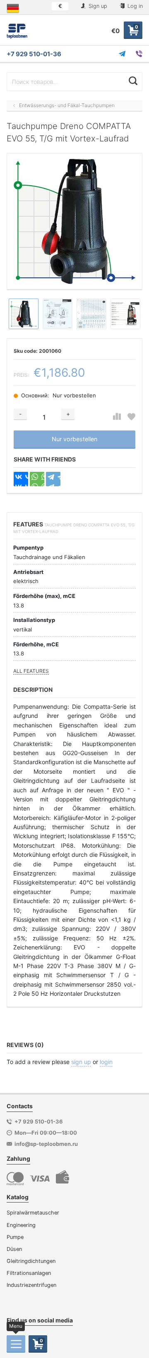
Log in (134, 6)
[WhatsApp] (37, 479)
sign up (81, 1061)
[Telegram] (53, 479)
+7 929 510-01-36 (34, 54)
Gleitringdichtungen (31, 1261)
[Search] (133, 80)
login (106, 1061)
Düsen (14, 1249)
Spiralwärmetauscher (33, 1213)
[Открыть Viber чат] (139, 54)
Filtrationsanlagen (29, 1273)
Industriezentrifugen (31, 1285)
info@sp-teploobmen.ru (46, 1143)
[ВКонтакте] (21, 479)
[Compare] (117, 416)
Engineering (21, 1225)
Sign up (97, 6)
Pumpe (15, 1237)
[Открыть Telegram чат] (122, 54)
